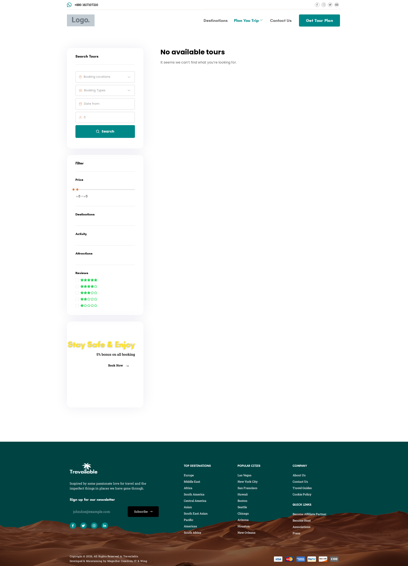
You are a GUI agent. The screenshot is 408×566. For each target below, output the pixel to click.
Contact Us (281, 20)
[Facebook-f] (73, 525)
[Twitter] (83, 525)
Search (108, 131)
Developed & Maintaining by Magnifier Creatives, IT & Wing (108, 561)
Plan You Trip (246, 20)
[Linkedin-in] (105, 525)
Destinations (216, 20)
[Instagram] (94, 525)
